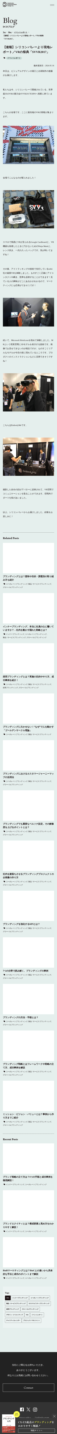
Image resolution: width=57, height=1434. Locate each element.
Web (27, 1314)
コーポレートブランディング (17, 584)
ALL (7, 1298)
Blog (10, 20)
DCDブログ (9, 27)
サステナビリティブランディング (39, 1303)
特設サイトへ (36, 1430)
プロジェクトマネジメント (31, 1320)
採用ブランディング (10, 688)
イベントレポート (14, 58)
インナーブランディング (15, 634)
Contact (28, 1388)
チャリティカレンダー (13, 1320)
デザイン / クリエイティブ (14, 1314)
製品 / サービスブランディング (39, 584)
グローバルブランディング (13, 587)
